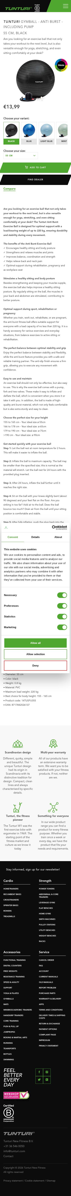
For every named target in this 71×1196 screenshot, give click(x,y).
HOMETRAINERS (10, 889)
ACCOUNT (44, 971)
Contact (8, 1156)
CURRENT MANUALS (48, 977)
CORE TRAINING (11, 1021)
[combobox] (20, 155)
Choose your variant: (16, 118)
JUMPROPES (9, 1032)
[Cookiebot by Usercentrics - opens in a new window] (52, 527)
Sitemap (51, 1181)
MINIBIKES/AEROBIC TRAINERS (17, 1010)
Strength (45, 881)
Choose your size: (14, 151)
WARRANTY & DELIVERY (50, 999)
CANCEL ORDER (46, 960)
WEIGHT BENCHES (47, 936)
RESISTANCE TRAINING (14, 977)
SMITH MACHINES (47, 919)
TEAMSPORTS (9, 1049)
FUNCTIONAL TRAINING (14, 960)
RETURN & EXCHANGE (49, 1024)
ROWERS (7, 911)
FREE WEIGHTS (10, 971)
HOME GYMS (45, 914)
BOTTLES (7, 1054)
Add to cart (37, 168)
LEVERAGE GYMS (47, 903)
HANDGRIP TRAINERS (13, 1016)
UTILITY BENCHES (47, 930)
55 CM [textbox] (9, 156)
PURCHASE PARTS (47, 993)
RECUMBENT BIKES (12, 894)
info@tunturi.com (14, 1151)
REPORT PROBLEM (47, 988)
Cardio (8, 881)
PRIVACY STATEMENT (48, 1046)
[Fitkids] (61, 65)
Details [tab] (35, 537)
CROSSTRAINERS (11, 900)
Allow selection (35, 654)
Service (44, 952)
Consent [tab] (13, 537)
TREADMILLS (9, 917)
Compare (9, 189)
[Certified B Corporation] (35, 1113)
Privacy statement (13, 1181)
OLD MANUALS (46, 982)
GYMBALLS (8, 999)
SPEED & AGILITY (11, 982)
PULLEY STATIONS (47, 925)
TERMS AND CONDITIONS (51, 1010)
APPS (41, 1005)
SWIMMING (8, 1060)
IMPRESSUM (44, 1040)
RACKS (42, 941)
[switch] (62, 606)
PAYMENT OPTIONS (48, 1029)
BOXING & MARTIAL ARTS (15, 1038)
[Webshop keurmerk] (35, 1096)
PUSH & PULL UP (11, 1027)
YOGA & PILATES (11, 993)
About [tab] (58, 537)
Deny (35, 665)
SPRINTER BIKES (10, 906)
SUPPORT (7, 988)
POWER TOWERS (46, 889)
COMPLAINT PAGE (47, 1035)
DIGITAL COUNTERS (12, 966)
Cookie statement (34, 1181)
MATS (5, 1005)
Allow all (35, 642)
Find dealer (35, 180)
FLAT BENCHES (46, 908)
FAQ (41, 966)
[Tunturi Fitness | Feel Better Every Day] (17, 8)
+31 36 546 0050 (13, 1146)
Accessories (11, 952)
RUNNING (8, 1043)
